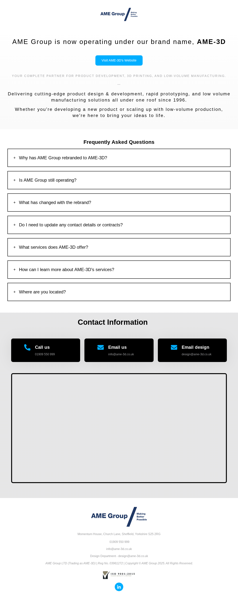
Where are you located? (42, 291)
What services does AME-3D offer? (53, 247)
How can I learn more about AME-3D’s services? (66, 269)
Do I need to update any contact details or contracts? (71, 224)
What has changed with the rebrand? (55, 202)
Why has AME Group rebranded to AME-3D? (63, 157)
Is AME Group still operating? (47, 180)
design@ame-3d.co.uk (196, 354)
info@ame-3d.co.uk (121, 354)
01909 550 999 (45, 354)
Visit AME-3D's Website (119, 60)
